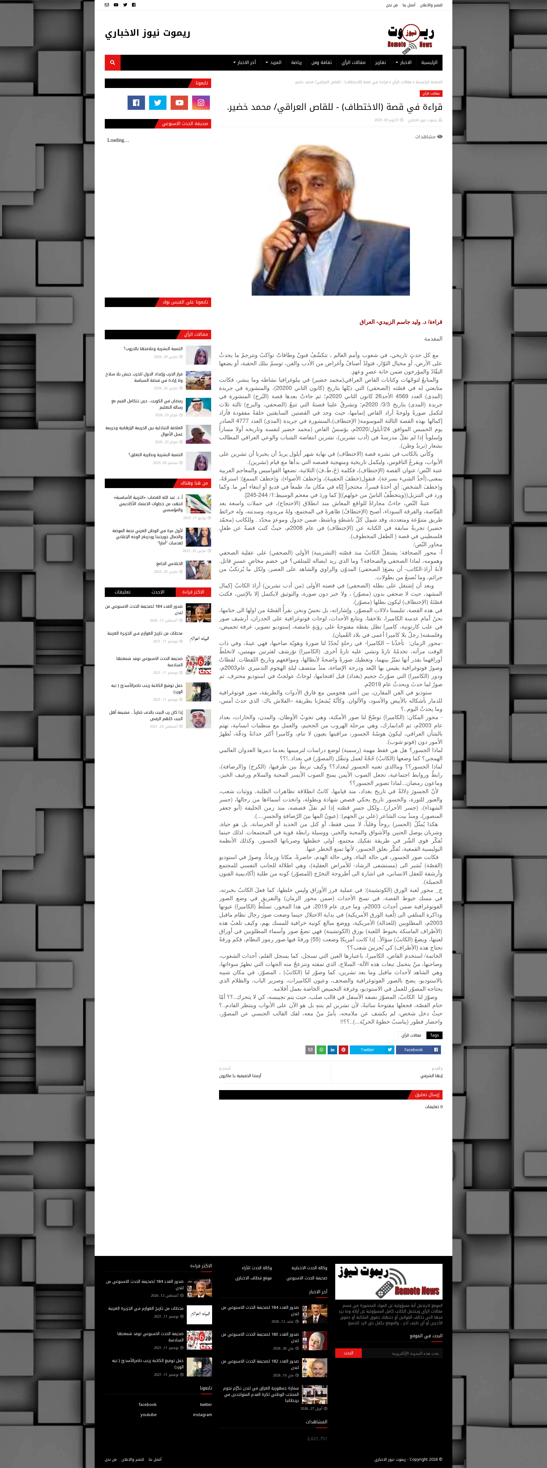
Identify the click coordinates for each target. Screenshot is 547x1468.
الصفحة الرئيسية (429, 81)
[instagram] (201, 103)
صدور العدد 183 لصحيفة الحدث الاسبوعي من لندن (260, 1337)
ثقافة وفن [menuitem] (321, 62)
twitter (206, 1404)
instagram (202, 1415)
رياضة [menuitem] (296, 62)
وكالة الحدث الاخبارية (309, 1268)
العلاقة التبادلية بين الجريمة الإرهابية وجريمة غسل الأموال (144, 431)
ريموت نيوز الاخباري (148, 32)
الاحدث (158, 592)
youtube (149, 1415)
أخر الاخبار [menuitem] (247, 62)
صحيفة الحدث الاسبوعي (306, 1278)
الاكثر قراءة (193, 592)
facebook (148, 1404)
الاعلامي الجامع (169, 564)
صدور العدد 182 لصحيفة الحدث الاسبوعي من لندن (260, 1364)
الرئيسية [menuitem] (429, 62)
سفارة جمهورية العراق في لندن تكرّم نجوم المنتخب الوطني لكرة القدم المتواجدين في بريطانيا (261, 1394)
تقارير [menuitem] (380, 62)
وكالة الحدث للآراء (257, 1268)
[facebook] (133, 5)
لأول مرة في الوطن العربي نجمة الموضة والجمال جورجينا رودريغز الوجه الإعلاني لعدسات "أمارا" (147, 537)
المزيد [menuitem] (275, 62)
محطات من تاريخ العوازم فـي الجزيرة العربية (145, 633)
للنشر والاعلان (431, 5)
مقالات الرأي (402, 81)
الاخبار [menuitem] (406, 62)
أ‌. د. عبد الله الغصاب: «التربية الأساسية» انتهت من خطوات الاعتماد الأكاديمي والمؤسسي (148, 503)
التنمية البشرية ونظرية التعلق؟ (156, 455)
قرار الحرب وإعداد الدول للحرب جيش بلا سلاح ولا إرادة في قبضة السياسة (144, 377)
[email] (107, 5)
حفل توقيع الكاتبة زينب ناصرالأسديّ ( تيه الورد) (147, 688)
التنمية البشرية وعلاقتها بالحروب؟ (153, 349)
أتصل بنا (409, 5)
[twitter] (125, 5)
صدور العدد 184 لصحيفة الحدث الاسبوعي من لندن (144, 609)
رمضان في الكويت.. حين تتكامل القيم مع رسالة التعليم (147, 404)
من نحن (392, 5)
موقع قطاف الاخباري (253, 1278)
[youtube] (116, 5)
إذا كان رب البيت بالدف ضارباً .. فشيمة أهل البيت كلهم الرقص (146, 715)
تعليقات (122, 592)
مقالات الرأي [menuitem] (354, 62)
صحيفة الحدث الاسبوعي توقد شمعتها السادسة (149, 662)
